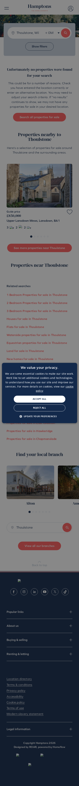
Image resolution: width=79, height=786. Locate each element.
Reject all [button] (39, 407)
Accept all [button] (39, 399)
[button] (39, 416)
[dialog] (39, 393)
